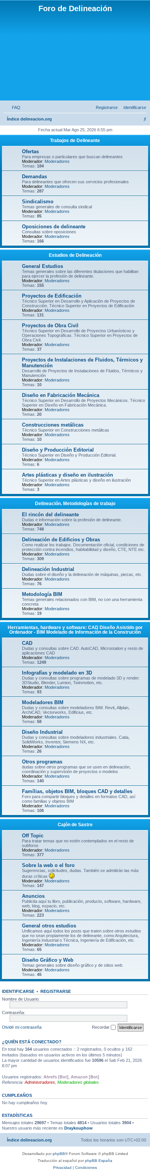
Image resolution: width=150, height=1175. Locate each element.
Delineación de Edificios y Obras (61, 539)
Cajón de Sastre (75, 824)
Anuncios (33, 896)
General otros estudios (49, 926)
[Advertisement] (75, 56)
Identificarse (18, 991)
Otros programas (42, 762)
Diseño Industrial (42, 732)
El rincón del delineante (50, 514)
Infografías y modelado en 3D (57, 673)
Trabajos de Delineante (75, 140)
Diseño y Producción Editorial (58, 450)
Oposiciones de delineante (53, 226)
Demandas (34, 176)
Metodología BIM (42, 594)
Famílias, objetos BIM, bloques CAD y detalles (77, 791)
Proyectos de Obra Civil (50, 325)
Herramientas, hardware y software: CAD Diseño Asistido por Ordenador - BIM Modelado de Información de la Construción (75, 630)
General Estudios (42, 266)
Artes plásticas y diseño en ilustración (67, 475)
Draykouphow (78, 1128)
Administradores (40, 1082)
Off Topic (32, 836)
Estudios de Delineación (75, 255)
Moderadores (57, 161)
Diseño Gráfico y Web (47, 960)
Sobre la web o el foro (48, 865)
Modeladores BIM (42, 702)
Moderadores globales (78, 1082)
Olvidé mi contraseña (22, 1027)
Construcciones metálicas (52, 425)
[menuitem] (14, 107)
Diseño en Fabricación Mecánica (60, 395)
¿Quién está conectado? (32, 1041)
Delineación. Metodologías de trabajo (75, 503)
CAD (27, 643)
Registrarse (55, 991)
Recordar (101, 1027)
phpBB (59, 1154)
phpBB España (98, 1160)
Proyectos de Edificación (52, 296)
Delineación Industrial (48, 569)
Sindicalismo (37, 201)
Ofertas (30, 151)
